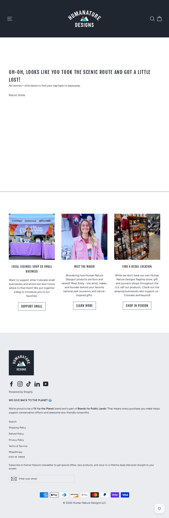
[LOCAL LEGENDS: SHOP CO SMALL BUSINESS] (32, 237)
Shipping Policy (17, 427)
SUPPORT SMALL (31, 306)
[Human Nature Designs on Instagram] (20, 384)
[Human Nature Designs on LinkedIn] (37, 384)
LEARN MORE (84, 306)
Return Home (17, 95)
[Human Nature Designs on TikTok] (28, 384)
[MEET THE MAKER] (84, 237)
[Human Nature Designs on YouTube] (45, 384)
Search (13, 421)
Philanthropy (15, 451)
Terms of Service (18, 446)
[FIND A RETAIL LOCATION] (137, 237)
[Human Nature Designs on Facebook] (11, 384)
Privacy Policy (16, 439)
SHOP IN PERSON (137, 306)
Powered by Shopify (21, 391)
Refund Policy (16, 433)
